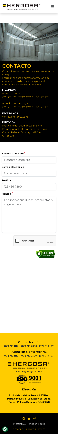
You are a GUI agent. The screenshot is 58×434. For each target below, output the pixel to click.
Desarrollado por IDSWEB (29, 429)
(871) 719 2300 (25, 97)
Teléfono (7, 180)
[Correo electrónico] (34, 418)
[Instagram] (29, 418)
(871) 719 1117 (9, 97)
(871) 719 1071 (42, 97)
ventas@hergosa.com (15, 116)
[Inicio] (21, 6)
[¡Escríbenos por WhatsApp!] (5, 429)
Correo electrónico (13, 166)
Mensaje (7, 193)
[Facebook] (24, 418)
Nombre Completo (13, 153)
